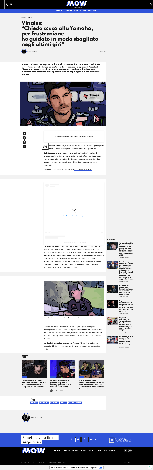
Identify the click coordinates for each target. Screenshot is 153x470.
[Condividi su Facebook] (24, 133)
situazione (65, 343)
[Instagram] (84, 439)
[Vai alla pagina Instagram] (130, 450)
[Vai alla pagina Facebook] (125, 450)
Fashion (112, 450)
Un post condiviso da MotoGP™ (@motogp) (74, 242)
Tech (105, 450)
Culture (83, 11)
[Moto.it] (11, 4)
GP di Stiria (54, 402)
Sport (76, 11)
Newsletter (93, 439)
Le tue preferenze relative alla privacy (84, 468)
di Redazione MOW (58, 390)
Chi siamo (124, 462)
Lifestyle (69, 11)
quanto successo (72, 149)
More (24, 357)
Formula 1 (75, 450)
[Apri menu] (2, 4)
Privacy (129, 462)
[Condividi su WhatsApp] (24, 142)
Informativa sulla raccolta (59, 468)
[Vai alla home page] (76, 3)
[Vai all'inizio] (33, 450)
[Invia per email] (24, 146)
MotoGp (53, 377)
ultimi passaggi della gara (83, 169)
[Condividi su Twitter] (24, 138)
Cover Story (92, 11)
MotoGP (24, 377)
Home (23, 17)
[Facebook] (71, 439)
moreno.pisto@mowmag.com (123, 442)
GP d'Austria (44, 402)
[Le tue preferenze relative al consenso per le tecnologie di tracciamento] (150, 467)
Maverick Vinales (74, 402)
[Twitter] (78, 439)
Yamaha (63, 402)
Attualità (59, 11)
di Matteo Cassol (32, 51)
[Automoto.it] (6, 4)
